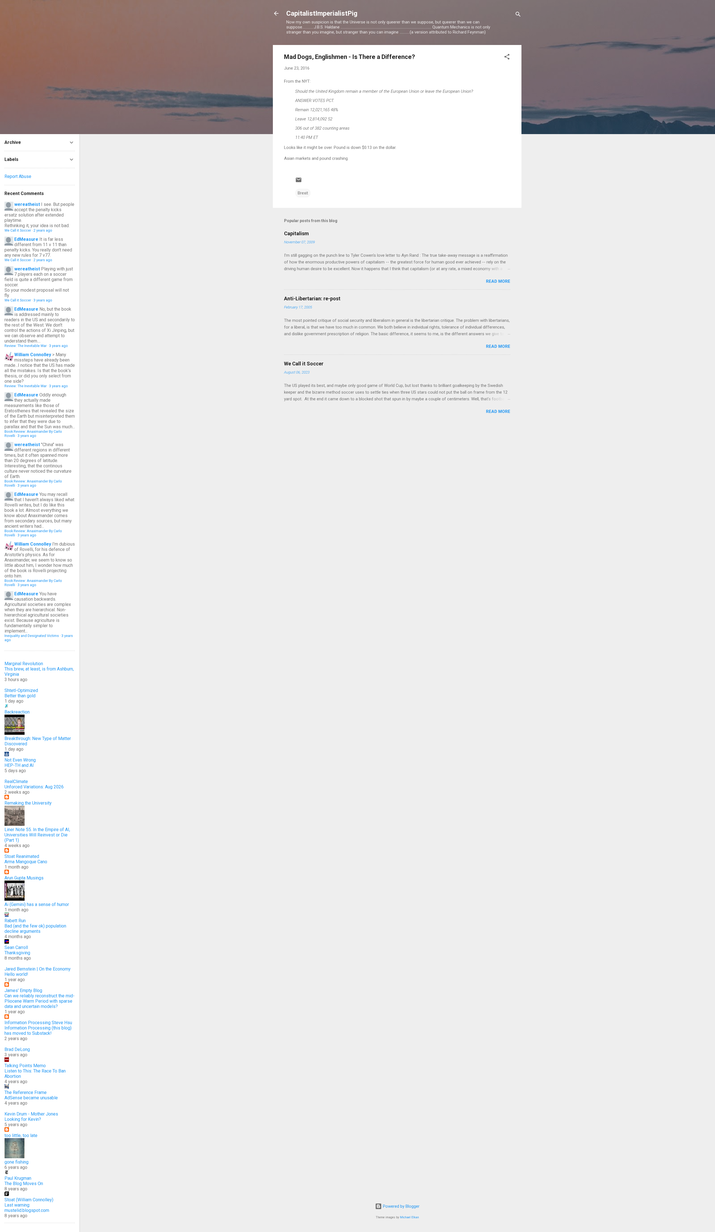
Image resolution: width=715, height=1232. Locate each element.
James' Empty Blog (23, 990)
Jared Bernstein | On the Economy (37, 969)
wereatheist (27, 204)
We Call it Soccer (303, 364)
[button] (507, 57)
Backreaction (17, 712)
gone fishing (16, 1162)
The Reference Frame (25, 1092)
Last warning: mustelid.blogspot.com (26, 1207)
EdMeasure (26, 239)
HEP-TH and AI (19, 765)
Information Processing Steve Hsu (38, 1022)
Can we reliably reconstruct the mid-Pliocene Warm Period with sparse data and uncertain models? (39, 1001)
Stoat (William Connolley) (28, 1199)
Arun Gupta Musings (24, 878)
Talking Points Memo (25, 1065)
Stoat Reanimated (21, 856)
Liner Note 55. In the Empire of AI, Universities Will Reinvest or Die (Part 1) (37, 835)
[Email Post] (298, 181)
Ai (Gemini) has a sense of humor (36, 904)
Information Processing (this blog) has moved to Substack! (38, 1030)
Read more (498, 281)
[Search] (518, 15)
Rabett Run (15, 920)
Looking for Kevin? (22, 1119)
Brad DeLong (17, 1049)
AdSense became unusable (31, 1097)
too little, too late (20, 1135)
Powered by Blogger (401, 1206)
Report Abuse (17, 176)
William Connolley (32, 354)
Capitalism (296, 233)
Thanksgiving (17, 952)
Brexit (303, 193)
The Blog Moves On (23, 1183)
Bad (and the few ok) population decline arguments (35, 928)
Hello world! (16, 974)
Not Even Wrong (20, 760)
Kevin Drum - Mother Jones (31, 1114)
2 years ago (43, 230)
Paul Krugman (17, 1178)
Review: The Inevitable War (25, 346)
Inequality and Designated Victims (31, 636)
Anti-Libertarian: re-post (312, 298)
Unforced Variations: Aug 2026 (34, 786)
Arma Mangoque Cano (25, 861)
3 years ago (43, 300)
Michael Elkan (409, 1217)
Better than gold (19, 695)
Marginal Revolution (23, 663)
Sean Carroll (16, 947)
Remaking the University (28, 803)
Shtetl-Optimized (21, 690)
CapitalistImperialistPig (322, 13)
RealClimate (16, 781)
